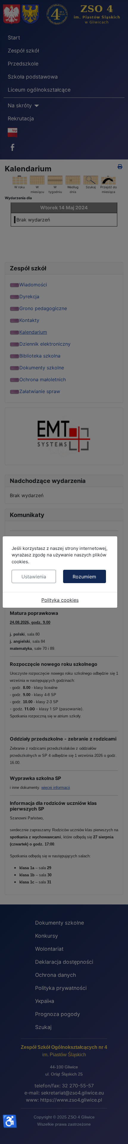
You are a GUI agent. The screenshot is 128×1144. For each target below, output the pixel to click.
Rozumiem (84, 577)
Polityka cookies (60, 600)
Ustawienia (33, 577)
